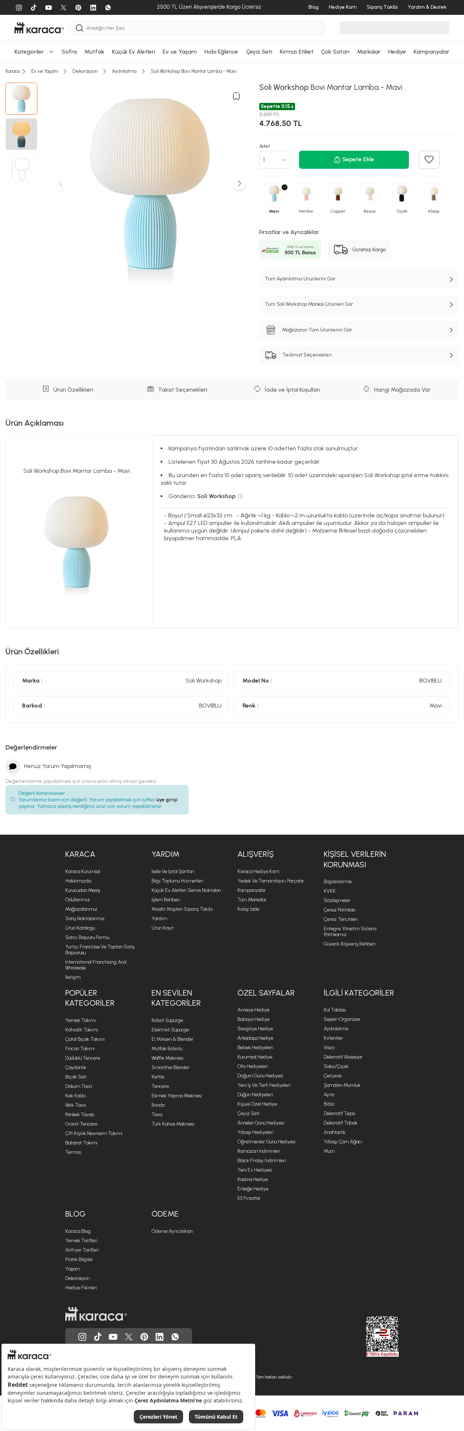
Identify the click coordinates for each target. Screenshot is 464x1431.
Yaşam (72, 1269)
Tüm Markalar (251, 900)
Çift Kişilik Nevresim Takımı (94, 1133)
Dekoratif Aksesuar (343, 1057)
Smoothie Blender (171, 1067)
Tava (157, 1114)
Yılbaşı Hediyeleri (255, 1132)
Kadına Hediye (252, 1179)
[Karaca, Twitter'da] (128, 1337)
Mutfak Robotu (167, 1049)
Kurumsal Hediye (254, 1057)
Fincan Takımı (80, 1049)
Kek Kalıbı (75, 1096)
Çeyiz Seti (248, 1113)
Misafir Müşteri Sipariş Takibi (182, 909)
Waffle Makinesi (167, 1058)
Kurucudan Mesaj (82, 890)
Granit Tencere (81, 1124)
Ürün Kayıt (163, 928)
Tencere (160, 1086)
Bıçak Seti (76, 1077)
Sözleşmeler (337, 900)
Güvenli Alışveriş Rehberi (350, 944)
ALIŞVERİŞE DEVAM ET (231, 14)
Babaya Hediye (253, 1019)
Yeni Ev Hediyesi (254, 1170)
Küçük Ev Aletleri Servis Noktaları (186, 890)
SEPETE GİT (232, 32)
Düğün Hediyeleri (255, 1095)
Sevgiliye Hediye (255, 1029)
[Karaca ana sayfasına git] (96, 1314)
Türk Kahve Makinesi (173, 1124)
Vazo (329, 1047)
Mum (329, 1151)
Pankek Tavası (79, 1114)
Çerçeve (332, 1076)
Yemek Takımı (80, 1020)
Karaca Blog (78, 1231)
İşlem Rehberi (166, 900)
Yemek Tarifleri (81, 1241)
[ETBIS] (369, 1336)
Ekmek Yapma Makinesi (177, 1096)
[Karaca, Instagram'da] (82, 1337)
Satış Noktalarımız (85, 918)
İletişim (72, 977)
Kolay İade (248, 909)
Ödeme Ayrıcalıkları (172, 1231)
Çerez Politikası (339, 910)
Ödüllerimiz (77, 900)
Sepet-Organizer (342, 1019)
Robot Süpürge (167, 1020)
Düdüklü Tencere (82, 1058)
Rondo (158, 1105)
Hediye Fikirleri (81, 1288)
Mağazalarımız (81, 909)
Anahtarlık (334, 1132)
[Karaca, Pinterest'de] (144, 1337)
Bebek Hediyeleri (255, 1047)
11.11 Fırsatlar (249, 1198)
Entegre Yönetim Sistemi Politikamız (350, 932)
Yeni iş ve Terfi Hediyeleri (264, 1085)
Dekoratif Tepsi (339, 1113)
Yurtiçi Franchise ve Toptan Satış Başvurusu (99, 950)
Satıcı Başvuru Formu (87, 937)
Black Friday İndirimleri (261, 1160)
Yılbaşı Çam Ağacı (343, 1142)
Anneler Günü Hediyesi (260, 1123)
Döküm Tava (78, 1086)
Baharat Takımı (81, 1143)
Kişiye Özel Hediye (257, 1104)
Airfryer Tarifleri (82, 1250)
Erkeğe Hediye (252, 1189)
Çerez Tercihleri (341, 919)
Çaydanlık (75, 1067)
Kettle (158, 1077)
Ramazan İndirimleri (258, 1151)
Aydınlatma (336, 1029)
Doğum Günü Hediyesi (260, 1076)
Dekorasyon (77, 1278)
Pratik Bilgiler (79, 1259)
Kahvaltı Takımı (81, 1030)
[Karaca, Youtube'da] (113, 1337)
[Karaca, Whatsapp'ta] (175, 1337)
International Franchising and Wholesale (96, 965)
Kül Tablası (335, 1010)
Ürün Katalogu (80, 928)
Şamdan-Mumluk (342, 1085)
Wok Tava (75, 1105)
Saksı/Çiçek (336, 1066)
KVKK (330, 891)
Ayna (329, 1095)
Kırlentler (333, 1038)
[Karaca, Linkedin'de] (159, 1337)
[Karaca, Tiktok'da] (98, 1337)
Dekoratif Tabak (340, 1123)
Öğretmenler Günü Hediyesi (266, 1142)
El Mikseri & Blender (173, 1039)
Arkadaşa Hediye (255, 1038)
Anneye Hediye (253, 1010)
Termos (73, 1152)
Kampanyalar (251, 890)
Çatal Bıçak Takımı (85, 1039)
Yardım (159, 918)
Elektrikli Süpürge (170, 1030)
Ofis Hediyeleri (252, 1066)
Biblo (329, 1104)
